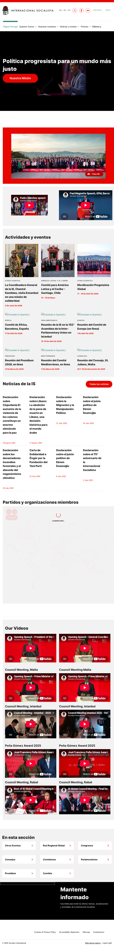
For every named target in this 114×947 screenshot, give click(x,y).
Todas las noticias (99, 384)
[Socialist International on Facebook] (81, 10)
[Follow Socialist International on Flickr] (88, 10)
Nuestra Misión (20, 78)
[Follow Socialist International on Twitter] (74, 10)
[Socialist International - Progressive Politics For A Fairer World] (27, 10)
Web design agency (93, 943)
